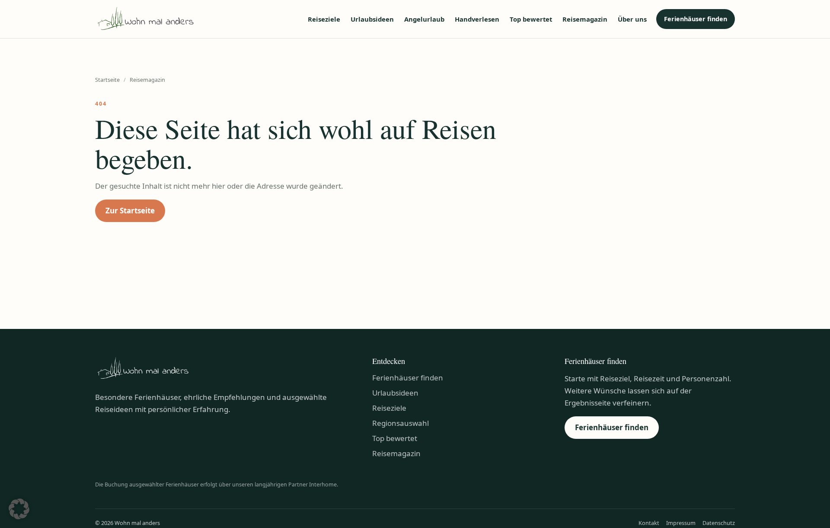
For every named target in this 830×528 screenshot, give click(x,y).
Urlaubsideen (372, 19)
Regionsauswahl (400, 423)
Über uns (632, 19)
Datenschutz (718, 523)
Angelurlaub (424, 19)
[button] (19, 509)
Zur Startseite (130, 211)
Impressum (681, 523)
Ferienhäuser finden (695, 19)
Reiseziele (324, 19)
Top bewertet (531, 19)
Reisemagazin (584, 19)
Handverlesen (477, 19)
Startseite (107, 80)
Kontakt (648, 523)
